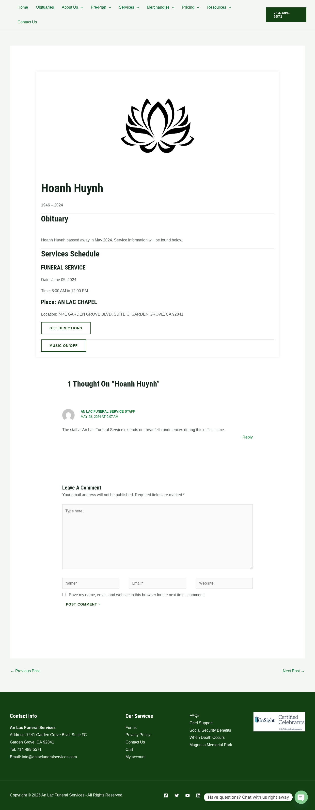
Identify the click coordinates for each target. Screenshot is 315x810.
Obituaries (45, 7)
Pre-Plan (98, 7)
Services (126, 7)
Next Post (294, 671)
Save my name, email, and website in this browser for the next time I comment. (137, 595)
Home (22, 7)
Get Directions (65, 328)
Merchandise (158, 7)
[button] (80, 7)
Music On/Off (63, 346)
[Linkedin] (198, 795)
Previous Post (25, 671)
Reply (247, 437)
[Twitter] (176, 795)
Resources (216, 7)
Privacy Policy (138, 735)
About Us (70, 7)
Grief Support (201, 723)
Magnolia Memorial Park (210, 745)
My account (135, 757)
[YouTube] (187, 795)
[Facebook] (166, 795)
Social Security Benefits (210, 730)
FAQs (194, 715)
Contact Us (27, 22)
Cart (129, 749)
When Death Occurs (207, 737)
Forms (131, 728)
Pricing (188, 7)
